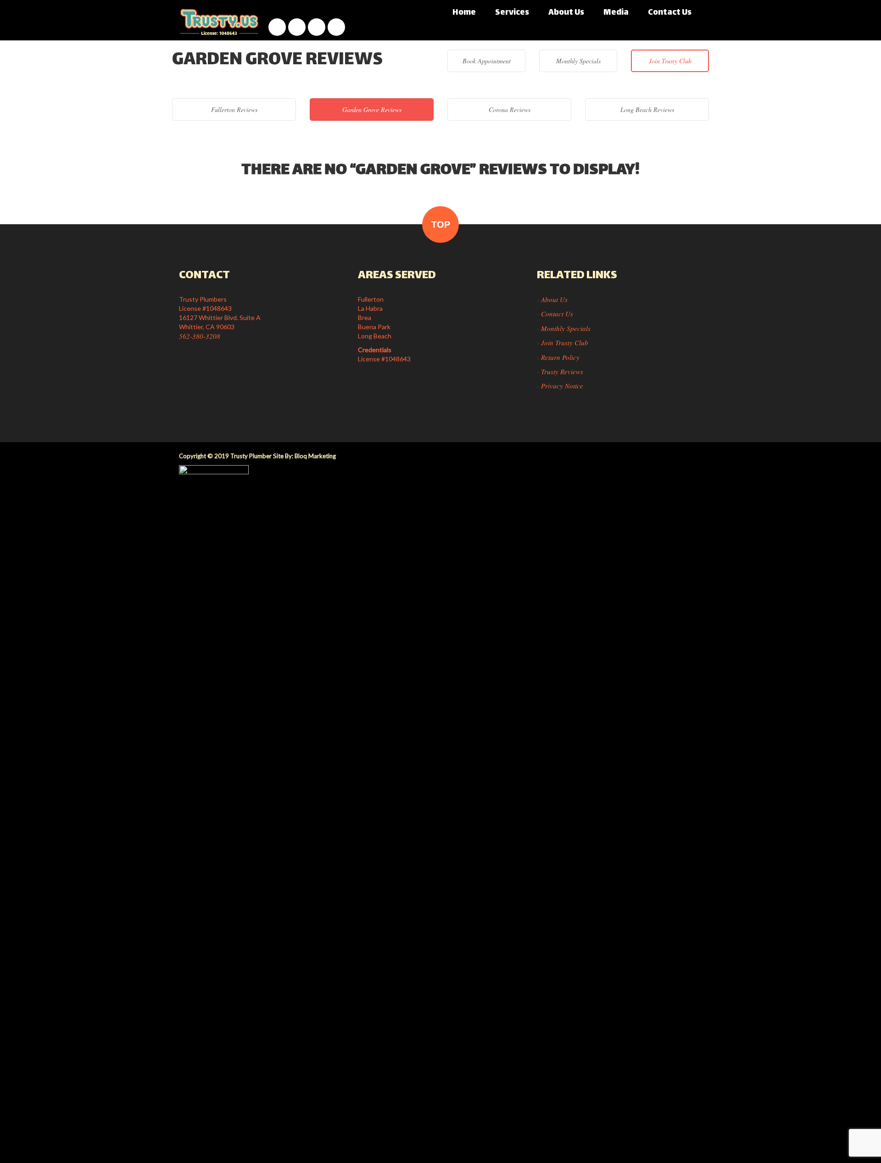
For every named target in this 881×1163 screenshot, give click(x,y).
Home (464, 13)
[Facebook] (277, 27)
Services (512, 13)
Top (440, 224)
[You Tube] (316, 27)
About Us (566, 13)
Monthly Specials (578, 60)
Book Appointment (487, 60)
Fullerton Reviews (234, 109)
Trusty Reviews (562, 371)
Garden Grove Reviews (371, 109)
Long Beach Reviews (647, 109)
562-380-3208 (199, 336)
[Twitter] (336, 27)
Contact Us (669, 13)
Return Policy (560, 357)
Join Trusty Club (670, 60)
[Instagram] (297, 27)
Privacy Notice (562, 385)
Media (616, 13)
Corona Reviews (509, 109)
